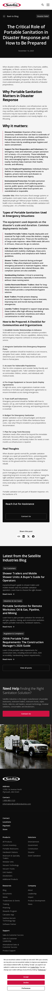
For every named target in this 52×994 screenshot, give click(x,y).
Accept (26, 977)
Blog (4, 890)
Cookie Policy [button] (34, 967)
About (30, 890)
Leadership (32, 893)
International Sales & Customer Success (11, 945)
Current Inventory (9, 845)
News (30, 904)
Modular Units (8, 862)
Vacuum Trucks (9, 869)
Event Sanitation (34, 856)
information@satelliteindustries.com (17, 804)
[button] (48, 5)
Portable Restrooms (11, 849)
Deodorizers (7, 876)
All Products (7, 842)
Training (6, 904)
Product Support (9, 950)
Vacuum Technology (11, 865)
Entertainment (33, 842)
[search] (43, 5)
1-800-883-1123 (9, 800)
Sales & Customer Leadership (10, 939)
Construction (33, 849)
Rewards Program (10, 911)
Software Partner (9, 924)
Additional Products (10, 879)
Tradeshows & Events (11, 900)
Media (5, 897)
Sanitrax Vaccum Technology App (9, 919)
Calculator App (8, 914)
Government (33, 845)
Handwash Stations (10, 852)
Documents (7, 893)
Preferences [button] (42, 970)
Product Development (36, 900)
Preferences (26, 988)
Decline (26, 982)
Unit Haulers (7, 872)
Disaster (31, 852)
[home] (12, 4)
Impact (30, 897)
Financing (6, 907)
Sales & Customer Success (13, 935)
